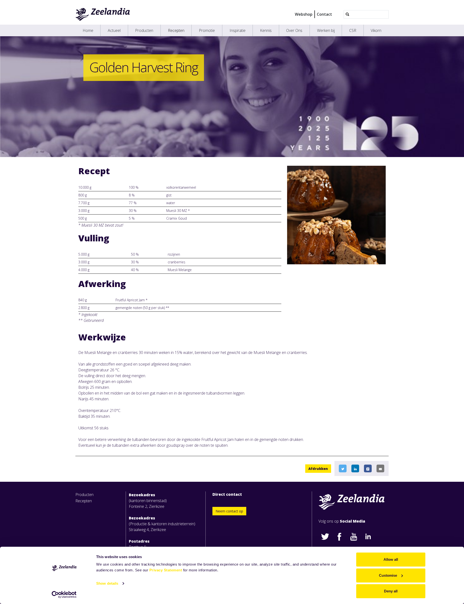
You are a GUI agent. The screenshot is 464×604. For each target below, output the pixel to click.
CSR (352, 30)
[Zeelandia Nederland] (102, 14)
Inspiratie (238, 30)
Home (88, 30)
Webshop (303, 14)
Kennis (266, 30)
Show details (107, 583)
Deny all (391, 591)
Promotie (207, 30)
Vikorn (376, 30)
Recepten (176, 30)
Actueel (114, 30)
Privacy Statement (165, 570)
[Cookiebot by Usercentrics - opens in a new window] (64, 594)
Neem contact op (229, 511)
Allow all (391, 559)
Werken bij (326, 30)
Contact (324, 14)
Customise (388, 575)
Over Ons (294, 30)
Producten (144, 30)
